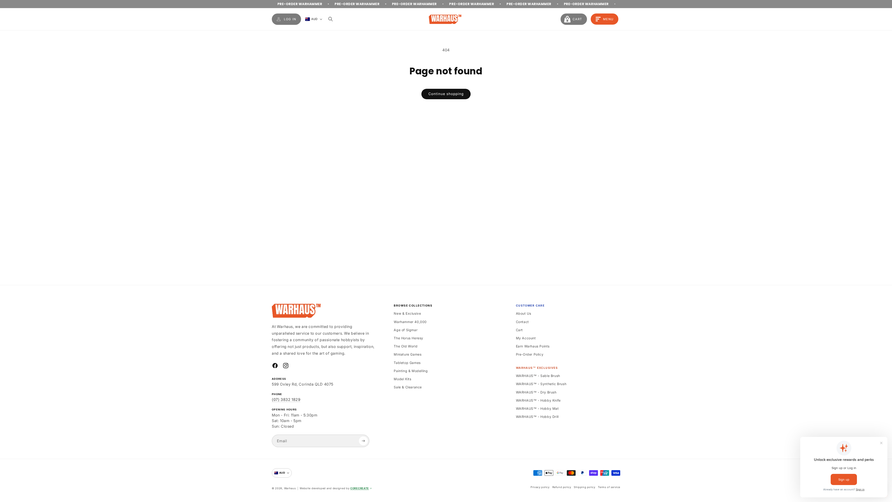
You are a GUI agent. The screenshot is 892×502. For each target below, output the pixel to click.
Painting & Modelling (411, 371)
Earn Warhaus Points (533, 346)
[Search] (330, 19)
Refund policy (561, 487)
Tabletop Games (407, 363)
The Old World (405, 346)
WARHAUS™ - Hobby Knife (538, 400)
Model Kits (402, 379)
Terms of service (609, 487)
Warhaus (290, 488)
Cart (519, 330)
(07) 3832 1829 (286, 399)
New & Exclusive (407, 313)
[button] (574, 19)
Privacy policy (540, 487)
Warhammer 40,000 (410, 322)
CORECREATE (359, 488)
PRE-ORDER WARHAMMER (276, 4)
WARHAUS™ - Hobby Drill (537, 417)
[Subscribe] (363, 440)
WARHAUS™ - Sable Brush (538, 376)
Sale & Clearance (408, 387)
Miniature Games (407, 354)
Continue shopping (446, 94)
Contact (522, 322)
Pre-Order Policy (530, 354)
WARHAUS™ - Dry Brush (536, 392)
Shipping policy (584, 487)
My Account (526, 338)
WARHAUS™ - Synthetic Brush (541, 384)
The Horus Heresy (408, 338)
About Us (523, 313)
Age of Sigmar (405, 330)
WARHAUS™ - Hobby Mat (537, 408)
